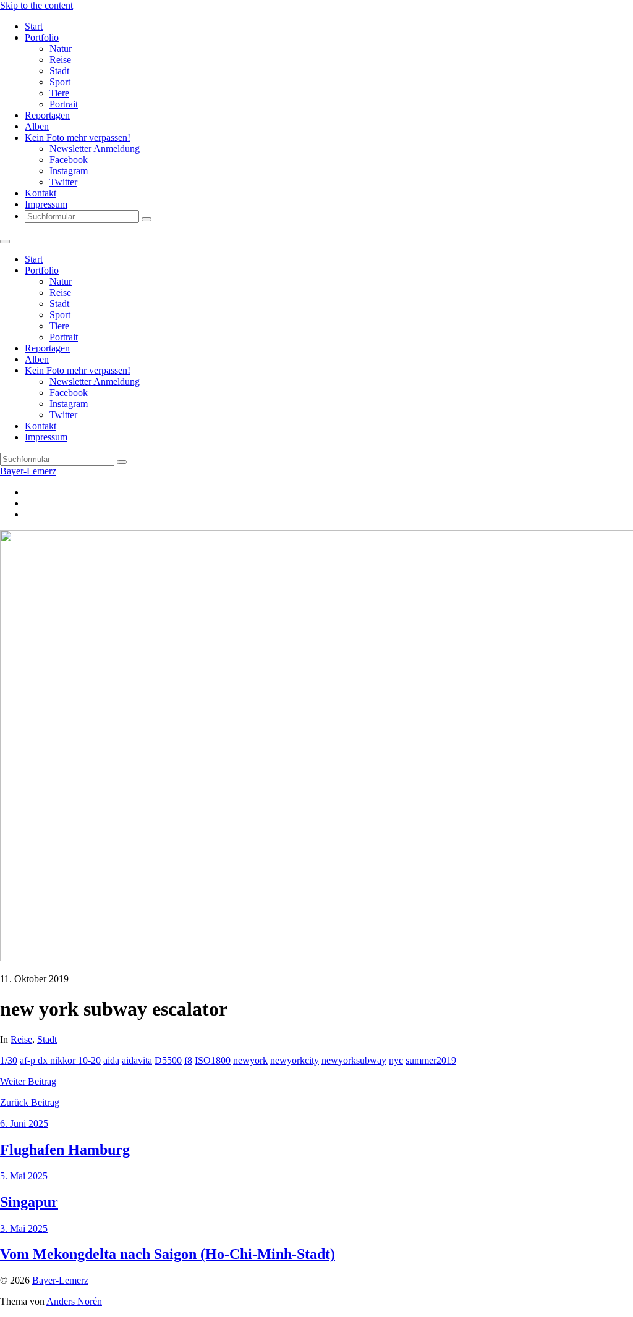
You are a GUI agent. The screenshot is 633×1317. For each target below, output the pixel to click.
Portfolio (42, 37)
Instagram (68, 171)
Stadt (59, 70)
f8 (188, 1060)
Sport (59, 82)
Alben (37, 126)
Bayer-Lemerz (28, 471)
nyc (396, 1060)
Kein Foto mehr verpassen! (77, 137)
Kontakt (40, 193)
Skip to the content (36, 5)
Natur (60, 48)
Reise (60, 59)
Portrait (63, 104)
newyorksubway (353, 1060)
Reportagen (47, 115)
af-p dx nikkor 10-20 (60, 1060)
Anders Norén (74, 1301)
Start (34, 26)
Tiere (59, 93)
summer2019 (431, 1060)
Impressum (46, 204)
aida (111, 1060)
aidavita (137, 1060)
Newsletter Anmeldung (94, 148)
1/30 (8, 1060)
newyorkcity (294, 1060)
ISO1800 (213, 1060)
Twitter (63, 182)
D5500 (168, 1060)
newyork (250, 1060)
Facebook (68, 159)
